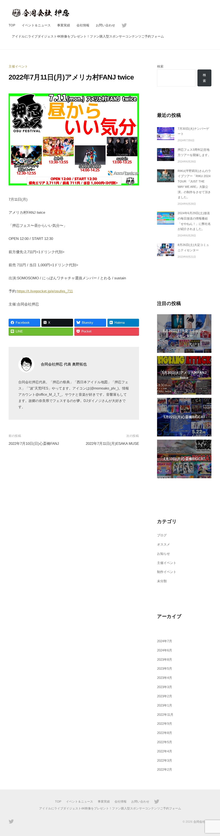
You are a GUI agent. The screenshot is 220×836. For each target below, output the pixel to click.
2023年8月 (164, 659)
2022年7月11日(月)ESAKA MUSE (112, 444)
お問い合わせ (105, 25)
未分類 (162, 581)
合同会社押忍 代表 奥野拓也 (64, 364)
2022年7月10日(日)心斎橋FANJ (34, 444)
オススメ (163, 544)
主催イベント (18, 66)
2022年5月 (164, 742)
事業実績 (63, 25)
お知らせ (163, 553)
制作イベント (166, 572)
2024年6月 (164, 650)
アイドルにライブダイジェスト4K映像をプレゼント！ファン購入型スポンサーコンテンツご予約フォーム (88, 36)
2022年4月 (164, 751)
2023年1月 (164, 705)
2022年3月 (164, 760)
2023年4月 (164, 678)
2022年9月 (164, 723)
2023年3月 (164, 687)
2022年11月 (165, 714)
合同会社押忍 (202, 821)
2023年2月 (164, 696)
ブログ (162, 535)
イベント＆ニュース (36, 25)
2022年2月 (164, 769)
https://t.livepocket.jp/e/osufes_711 (45, 291)
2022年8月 (164, 733)
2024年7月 (164, 641)
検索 (160, 66)
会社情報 (82, 25)
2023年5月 (164, 668)
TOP (12, 25)
